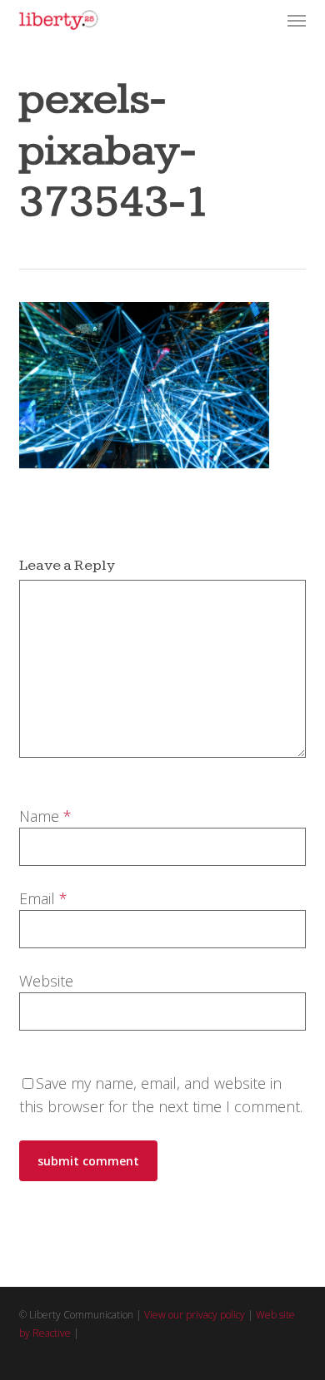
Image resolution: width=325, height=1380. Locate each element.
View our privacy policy (194, 1315)
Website (46, 981)
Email (43, 898)
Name (45, 816)
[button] (297, 20)
